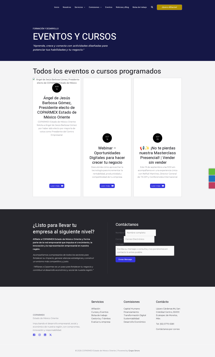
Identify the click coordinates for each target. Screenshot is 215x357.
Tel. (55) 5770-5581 (165, 324)
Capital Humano (132, 309)
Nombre (120, 233)
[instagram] (39, 335)
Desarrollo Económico (135, 322)
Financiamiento (131, 312)
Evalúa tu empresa (100, 322)
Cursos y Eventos (99, 312)
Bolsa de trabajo (99, 315)
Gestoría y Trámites (100, 318)
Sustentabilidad (131, 318)
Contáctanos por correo (168, 329)
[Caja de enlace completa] (57, 137)
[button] (84, 7)
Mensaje (120, 244)
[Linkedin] (45, 335)
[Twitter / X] (50, 335)
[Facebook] (34, 335)
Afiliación (95, 309)
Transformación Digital (135, 315)
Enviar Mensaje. (125, 259)
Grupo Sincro (134, 351)
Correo (120, 239)
